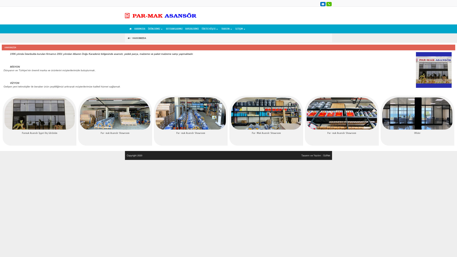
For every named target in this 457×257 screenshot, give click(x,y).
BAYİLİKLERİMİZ (192, 28)
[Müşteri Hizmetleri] (329, 4)
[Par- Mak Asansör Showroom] (266, 113)
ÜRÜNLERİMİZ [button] (154, 28)
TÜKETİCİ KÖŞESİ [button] (208, 28)
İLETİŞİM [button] (239, 28)
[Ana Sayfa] (130, 28)
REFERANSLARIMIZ (174, 28)
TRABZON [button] (225, 28)
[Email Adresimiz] (323, 4)
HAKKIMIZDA (139, 28)
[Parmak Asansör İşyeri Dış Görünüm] (39, 113)
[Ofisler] (417, 113)
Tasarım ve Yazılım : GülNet (315, 155)
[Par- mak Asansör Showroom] (115, 113)
